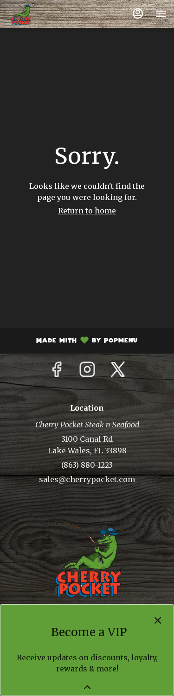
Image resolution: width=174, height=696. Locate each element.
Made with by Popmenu (72, 341)
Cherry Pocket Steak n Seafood (87, 559)
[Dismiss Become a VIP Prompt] (158, 620)
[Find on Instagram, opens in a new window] (87, 372)
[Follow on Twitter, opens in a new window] (118, 372)
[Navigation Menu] (161, 14)
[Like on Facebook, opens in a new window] (56, 372)
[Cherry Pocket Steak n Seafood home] (49, 14)
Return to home (87, 210)
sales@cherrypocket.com (87, 479)
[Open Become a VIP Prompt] (87, 687)
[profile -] (137, 13)
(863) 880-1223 (87, 465)
